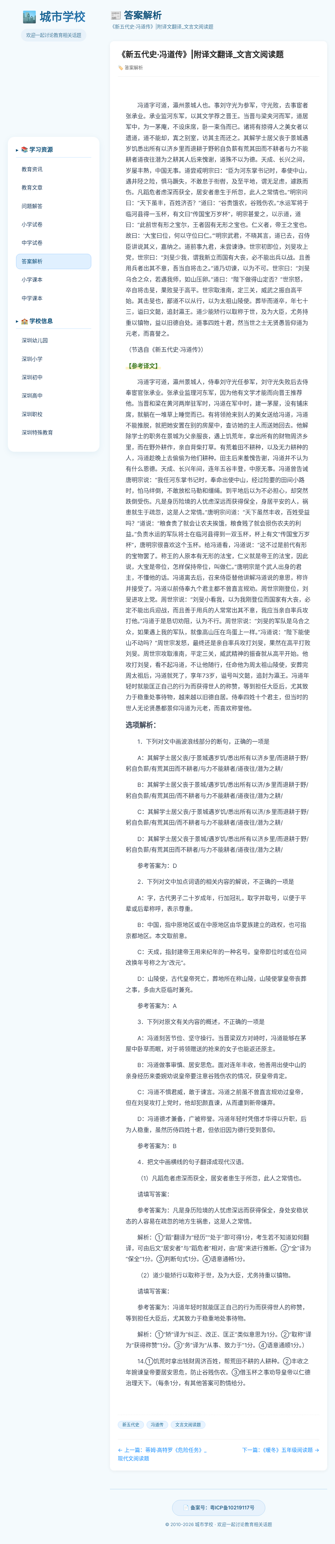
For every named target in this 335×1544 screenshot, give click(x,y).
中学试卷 (32, 242)
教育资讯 (32, 169)
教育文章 (32, 187)
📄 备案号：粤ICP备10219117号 (219, 1507)
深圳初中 (32, 377)
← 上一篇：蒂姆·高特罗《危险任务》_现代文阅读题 (162, 1454)
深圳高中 (32, 395)
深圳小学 (32, 359)
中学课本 (32, 298)
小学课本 (32, 279)
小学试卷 (32, 224)
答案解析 (32, 261)
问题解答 (32, 206)
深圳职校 (32, 414)
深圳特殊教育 (37, 432)
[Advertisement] (53, 93)
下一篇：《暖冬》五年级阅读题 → (280, 1450)
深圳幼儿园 (35, 340)
